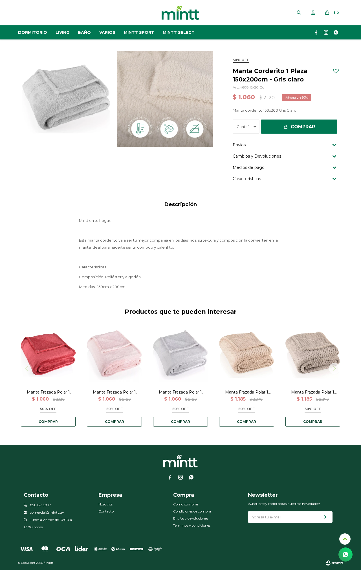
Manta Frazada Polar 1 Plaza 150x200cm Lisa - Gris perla (180, 392)
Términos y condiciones (191, 525)
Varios (107, 32)
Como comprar (186, 504)
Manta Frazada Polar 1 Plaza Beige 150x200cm (246, 392)
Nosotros (105, 504)
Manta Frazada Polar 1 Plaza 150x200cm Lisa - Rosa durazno (114, 392)
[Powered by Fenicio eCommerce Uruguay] (334, 563)
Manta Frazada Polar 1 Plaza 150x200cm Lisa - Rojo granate (48, 392)
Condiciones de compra (192, 511)
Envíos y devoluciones (190, 518)
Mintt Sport (139, 32)
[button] (299, 13)
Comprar (303, 126)
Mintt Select (179, 32)
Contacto (106, 511)
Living (62, 32)
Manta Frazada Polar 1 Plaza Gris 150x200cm (312, 392)
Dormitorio (32, 32)
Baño (84, 32)
